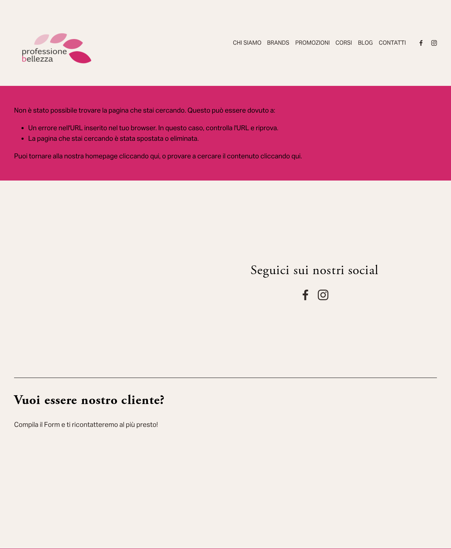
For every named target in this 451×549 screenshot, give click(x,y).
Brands (278, 42)
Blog (365, 42)
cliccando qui (139, 156)
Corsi (343, 42)
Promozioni (312, 42)
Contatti (392, 42)
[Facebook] (421, 42)
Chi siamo (247, 42)
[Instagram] (434, 42)
